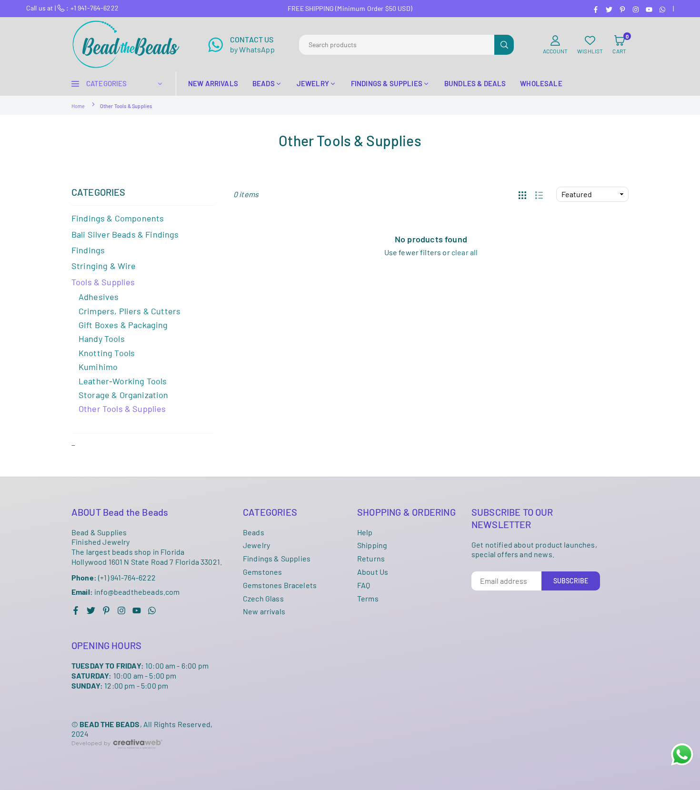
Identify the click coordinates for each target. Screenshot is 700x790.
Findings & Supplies (276, 558)
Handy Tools (102, 338)
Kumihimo (98, 366)
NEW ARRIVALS (213, 83)
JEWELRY (313, 83)
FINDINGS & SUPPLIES (386, 83)
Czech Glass (263, 598)
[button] (619, 44)
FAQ (363, 585)
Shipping (372, 545)
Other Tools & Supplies (122, 408)
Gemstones (262, 571)
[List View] (539, 194)
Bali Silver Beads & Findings (125, 234)
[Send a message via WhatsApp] (682, 754)
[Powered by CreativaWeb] (117, 755)
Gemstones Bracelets (280, 585)
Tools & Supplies (103, 282)
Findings (88, 250)
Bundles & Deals (475, 83)
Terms (368, 598)
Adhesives (99, 296)
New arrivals (264, 611)
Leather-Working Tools (123, 381)
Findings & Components (117, 218)
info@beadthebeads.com (125, 592)
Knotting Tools (107, 353)
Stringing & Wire (103, 265)
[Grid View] (522, 194)
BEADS (263, 83)
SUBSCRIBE (570, 581)
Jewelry (256, 545)
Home (78, 106)
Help (365, 532)
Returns (371, 558)
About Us (372, 571)
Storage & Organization (124, 395)
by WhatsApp (252, 44)
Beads (253, 532)
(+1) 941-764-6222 (113, 577)
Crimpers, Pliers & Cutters (129, 311)
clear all (464, 252)
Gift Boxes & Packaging (123, 325)
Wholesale (541, 83)
